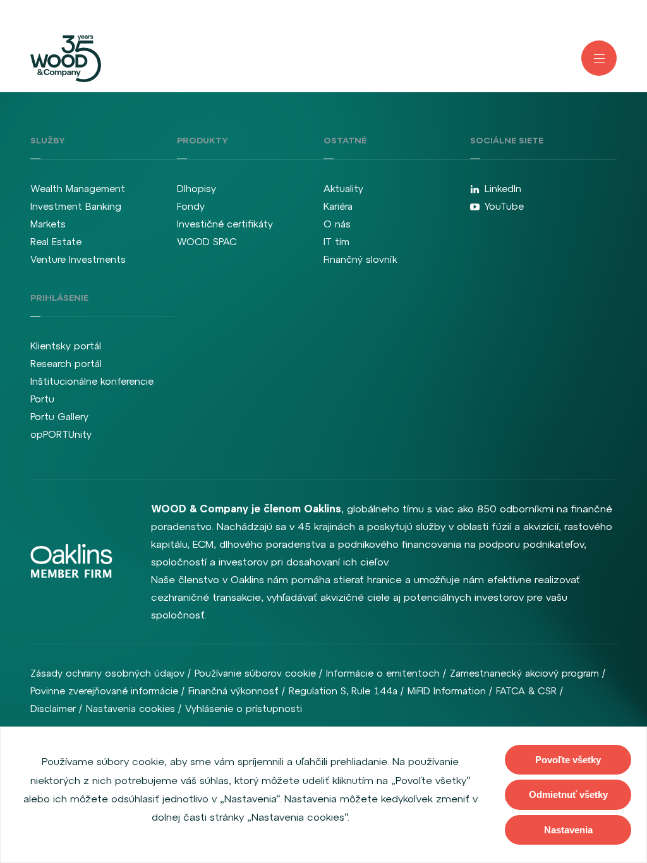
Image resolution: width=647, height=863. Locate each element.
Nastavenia (568, 829)
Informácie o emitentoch (383, 673)
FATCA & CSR (526, 690)
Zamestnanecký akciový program (524, 673)
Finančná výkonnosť (233, 690)
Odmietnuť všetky (568, 794)
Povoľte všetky (568, 759)
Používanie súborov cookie (255, 673)
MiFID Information (447, 690)
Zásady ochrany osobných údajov (107, 673)
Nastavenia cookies (130, 708)
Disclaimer (53, 708)
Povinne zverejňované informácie (104, 690)
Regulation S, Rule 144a (343, 690)
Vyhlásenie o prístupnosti (243, 708)
